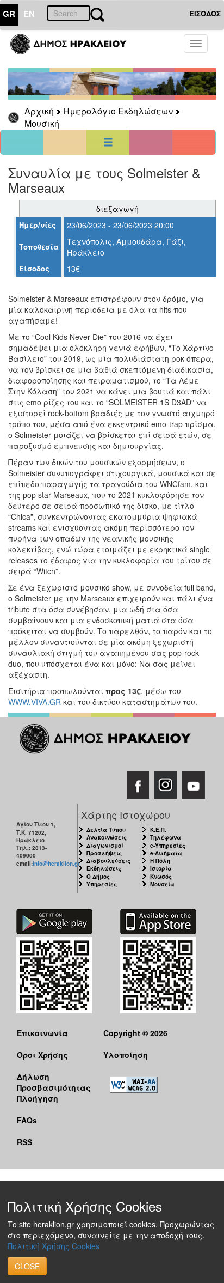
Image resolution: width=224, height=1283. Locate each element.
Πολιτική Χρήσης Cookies (53, 1246)
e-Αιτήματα (166, 853)
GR (9, 14)
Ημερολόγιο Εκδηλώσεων (118, 111)
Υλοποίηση (125, 1054)
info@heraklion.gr (56, 863)
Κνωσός (161, 876)
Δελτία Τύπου (106, 830)
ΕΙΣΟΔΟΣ (205, 13)
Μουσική (41, 123)
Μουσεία (162, 884)
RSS (24, 1141)
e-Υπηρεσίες (167, 845)
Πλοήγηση (37, 1098)
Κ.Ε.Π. (158, 830)
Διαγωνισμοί (104, 845)
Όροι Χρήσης (42, 1054)
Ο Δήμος (98, 876)
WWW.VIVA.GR (34, 701)
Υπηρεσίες (101, 884)
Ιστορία (161, 868)
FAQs (27, 1120)
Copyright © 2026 (135, 1032)
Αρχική (39, 111)
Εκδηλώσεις (103, 868)
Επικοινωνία (42, 1032)
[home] (74, 49)
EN (29, 14)
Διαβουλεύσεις (108, 861)
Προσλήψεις (104, 853)
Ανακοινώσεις (106, 837)
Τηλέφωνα (165, 837)
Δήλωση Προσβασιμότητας (51, 1081)
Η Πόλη (160, 861)
